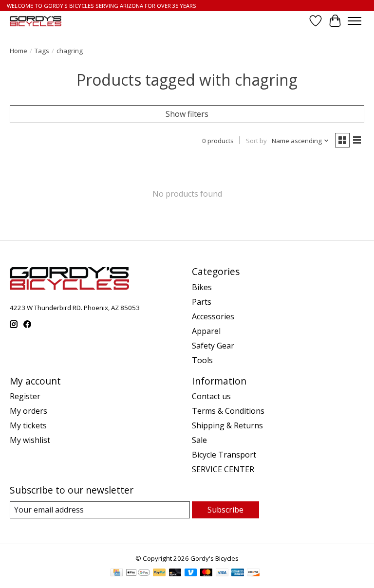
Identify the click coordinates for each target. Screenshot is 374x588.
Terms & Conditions (228, 410)
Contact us (211, 396)
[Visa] (222, 573)
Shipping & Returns (227, 425)
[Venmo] (191, 573)
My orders (28, 410)
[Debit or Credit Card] (175, 573)
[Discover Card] (253, 573)
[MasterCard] (206, 573)
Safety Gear (213, 345)
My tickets (28, 425)
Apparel (206, 331)
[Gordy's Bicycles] (35, 21)
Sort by (256, 140)
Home (18, 50)
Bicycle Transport (224, 454)
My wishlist (30, 440)
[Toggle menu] (354, 21)
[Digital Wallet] (138, 573)
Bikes (202, 287)
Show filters (187, 114)
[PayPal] (159, 573)
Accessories (213, 316)
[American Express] (237, 573)
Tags (42, 50)
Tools (202, 360)
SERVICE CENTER (223, 469)
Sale (199, 440)
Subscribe (225, 509)
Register (25, 396)
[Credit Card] (117, 573)
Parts (201, 301)
